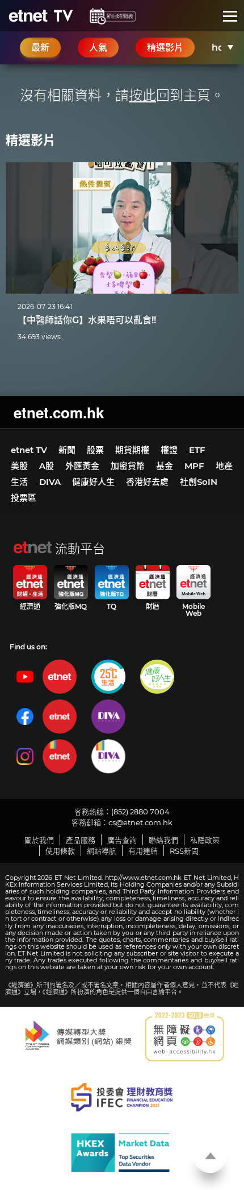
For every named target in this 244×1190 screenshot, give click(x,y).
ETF (197, 449)
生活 (19, 481)
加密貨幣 (128, 465)
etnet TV (29, 449)
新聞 (66, 449)
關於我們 (39, 840)
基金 (164, 465)
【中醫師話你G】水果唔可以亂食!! (87, 320)
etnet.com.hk (59, 412)
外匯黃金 (82, 465)
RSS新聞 (184, 850)
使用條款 (60, 850)
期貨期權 (132, 449)
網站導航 (101, 850)
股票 (95, 449)
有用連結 (143, 850)
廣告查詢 (122, 840)
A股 (46, 465)
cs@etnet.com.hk (140, 822)
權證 (169, 449)
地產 (224, 465)
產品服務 (80, 840)
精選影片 (31, 140)
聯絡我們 (163, 840)
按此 (142, 95)
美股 (19, 465)
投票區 (23, 497)
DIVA (50, 481)
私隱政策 (205, 840)
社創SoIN (198, 481)
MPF (194, 465)
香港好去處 (147, 481)
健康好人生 (93, 481)
